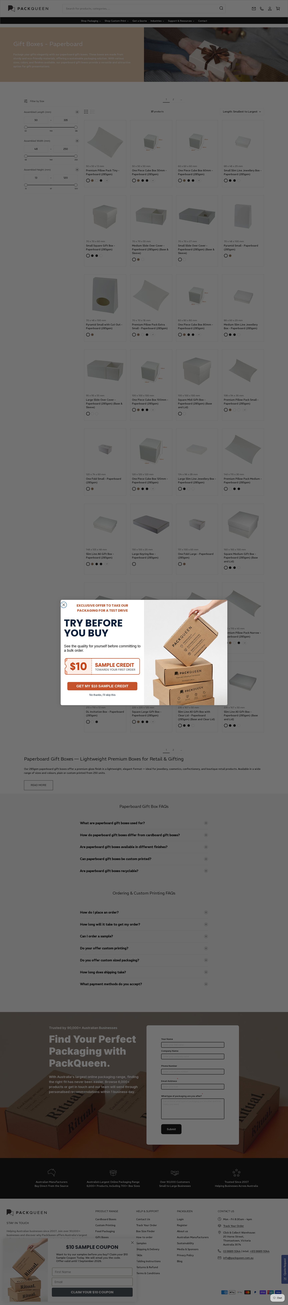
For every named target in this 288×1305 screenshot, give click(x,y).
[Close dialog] (64, 605)
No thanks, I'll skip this (102, 695)
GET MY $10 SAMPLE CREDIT (102, 686)
